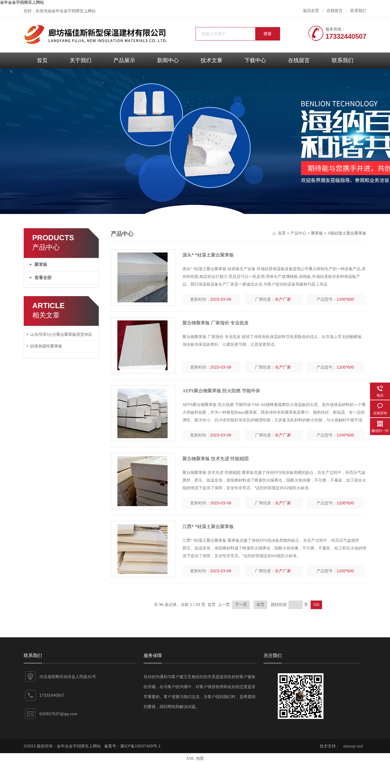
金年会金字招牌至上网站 (22, 2)
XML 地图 (195, 758)
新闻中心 (168, 60)
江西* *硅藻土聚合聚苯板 (208, 526)
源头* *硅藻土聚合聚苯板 (208, 254)
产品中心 (298, 233)
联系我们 (358, 11)
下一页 (241, 605)
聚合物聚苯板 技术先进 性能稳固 (215, 458)
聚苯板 (41, 264)
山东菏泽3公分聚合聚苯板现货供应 (61, 334)
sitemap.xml (353, 746)
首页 (42, 60)
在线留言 (335, 11)
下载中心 (255, 60)
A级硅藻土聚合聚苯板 (346, 233)
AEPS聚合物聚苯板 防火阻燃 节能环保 (221, 390)
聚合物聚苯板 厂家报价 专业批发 (215, 322)
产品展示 (124, 60)
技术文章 (211, 60)
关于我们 (80, 60)
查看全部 (43, 277)
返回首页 (311, 11)
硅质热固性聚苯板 (46, 346)
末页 (260, 605)
